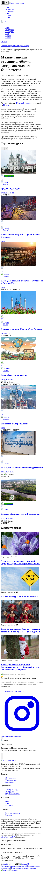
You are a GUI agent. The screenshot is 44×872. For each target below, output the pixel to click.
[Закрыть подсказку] (2, 738)
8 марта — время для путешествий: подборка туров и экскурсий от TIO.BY (20, 562)
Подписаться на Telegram (14, 691)
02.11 (3, 288)
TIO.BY (5, 864)
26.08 (12, 472)
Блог (7, 13)
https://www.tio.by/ (8, 837)
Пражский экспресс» (24, 103)
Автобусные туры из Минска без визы (19, 596)
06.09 (3, 333)
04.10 (7, 333)
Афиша (8, 17)
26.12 (12, 193)
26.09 (7, 518)
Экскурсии (9, 9)
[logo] (16, 3)
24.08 (3, 472)
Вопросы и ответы (12, 813)
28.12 (3, 241)
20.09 (7, 379)
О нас (7, 801)
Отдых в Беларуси (12, 794)
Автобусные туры (12, 790)
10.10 (12, 518)
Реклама (8, 815)
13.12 (3, 428)
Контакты (9, 805)
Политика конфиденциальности (13, 866)
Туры (7, 7)
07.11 (3, 193)
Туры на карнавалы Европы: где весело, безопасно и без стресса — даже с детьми (21, 630)
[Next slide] (6, 148)
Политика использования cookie (23, 868)
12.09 (3, 518)
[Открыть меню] (5, 3)
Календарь (9, 11)
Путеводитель (10, 778)
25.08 (7, 472)
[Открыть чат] (2, 755)
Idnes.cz (6, 105)
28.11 (7, 193)
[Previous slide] (2, 148)
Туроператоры (10, 780)
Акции (8, 15)
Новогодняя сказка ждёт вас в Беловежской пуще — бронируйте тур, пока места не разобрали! (20, 667)
